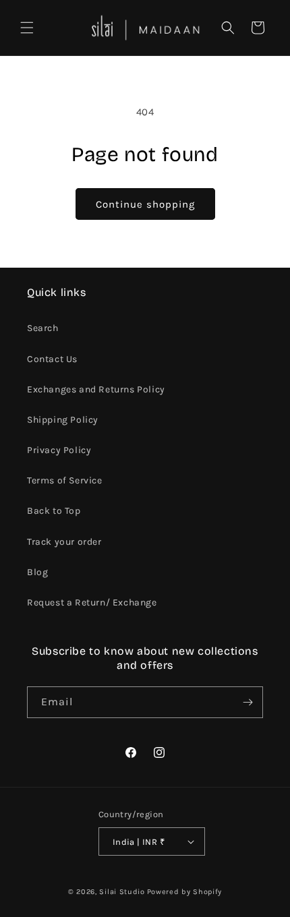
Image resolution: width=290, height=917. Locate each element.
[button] (27, 27)
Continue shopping (145, 204)
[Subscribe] (247, 702)
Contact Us (52, 359)
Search (43, 328)
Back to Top (54, 510)
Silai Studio (121, 891)
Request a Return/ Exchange (92, 602)
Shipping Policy (62, 419)
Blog (37, 572)
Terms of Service (65, 480)
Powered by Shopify (185, 891)
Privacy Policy (59, 450)
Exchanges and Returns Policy (96, 389)
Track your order (64, 542)
